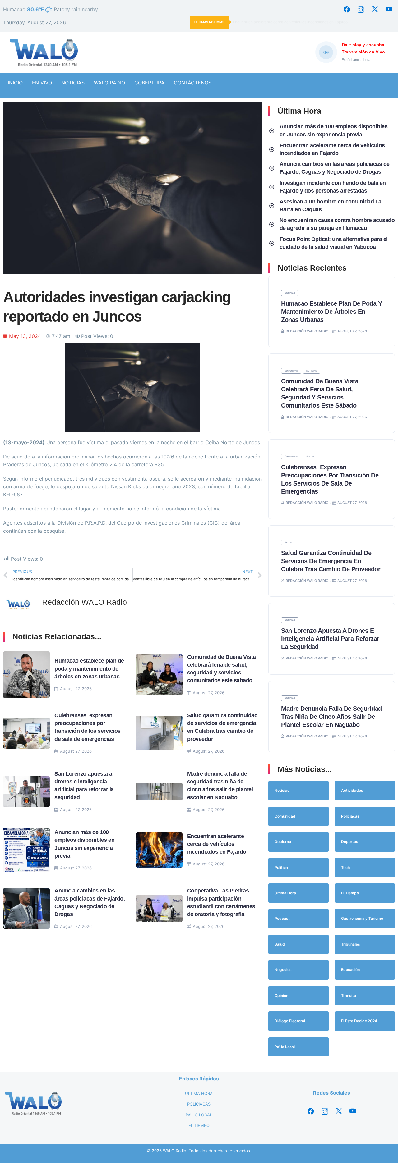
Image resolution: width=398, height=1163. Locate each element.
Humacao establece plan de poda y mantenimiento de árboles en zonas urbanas (89, 668)
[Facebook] (346, 9)
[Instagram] (360, 9)
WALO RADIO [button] (109, 83)
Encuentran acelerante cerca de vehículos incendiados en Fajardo (290, 22)
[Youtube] (388, 9)
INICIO (15, 83)
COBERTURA (149, 83)
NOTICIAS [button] (73, 83)
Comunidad (291, 370)
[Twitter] (374, 9)
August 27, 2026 (76, 688)
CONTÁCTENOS (192, 83)
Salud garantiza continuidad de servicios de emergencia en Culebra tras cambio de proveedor (331, 561)
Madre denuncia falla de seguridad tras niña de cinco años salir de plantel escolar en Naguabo (331, 716)
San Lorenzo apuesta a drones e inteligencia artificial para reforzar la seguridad (330, 638)
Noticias (290, 293)
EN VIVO (42, 83)
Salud (310, 456)
